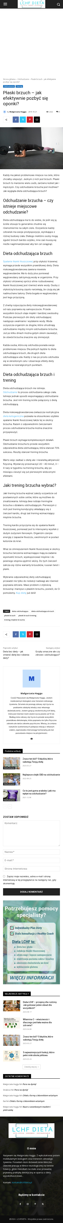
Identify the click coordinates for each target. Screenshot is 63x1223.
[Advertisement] (31, 41)
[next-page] (10, 806)
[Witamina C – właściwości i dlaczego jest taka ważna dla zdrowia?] (11, 1023)
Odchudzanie (23, 79)
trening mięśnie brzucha (14, 620)
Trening (19, 86)
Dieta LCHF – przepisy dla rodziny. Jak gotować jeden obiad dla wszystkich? (40, 1005)
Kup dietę (21, 592)
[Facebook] (16, 120)
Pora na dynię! (29, 1084)
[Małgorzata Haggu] (5, 111)
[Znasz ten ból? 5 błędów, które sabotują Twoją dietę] (11, 763)
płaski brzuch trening (27, 615)
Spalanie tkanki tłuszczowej (18, 261)
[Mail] (31, 738)
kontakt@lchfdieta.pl (22, 1182)
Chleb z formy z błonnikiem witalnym (39, 1095)
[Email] (37, 120)
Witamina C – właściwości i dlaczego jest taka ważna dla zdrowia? (37, 1022)
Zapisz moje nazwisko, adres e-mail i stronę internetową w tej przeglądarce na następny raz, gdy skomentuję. (29, 880)
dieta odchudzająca (20, 611)
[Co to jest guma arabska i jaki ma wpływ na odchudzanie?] (11, 795)
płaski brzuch (9, 615)
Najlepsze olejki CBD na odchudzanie (41, 774)
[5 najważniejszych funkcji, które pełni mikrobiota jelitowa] (11, 1056)
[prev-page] (5, 806)
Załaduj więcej (30, 1067)
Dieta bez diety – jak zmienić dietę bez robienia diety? (16, 654)
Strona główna (9, 79)
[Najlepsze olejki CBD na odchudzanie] (11, 779)
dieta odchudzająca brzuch (42, 611)
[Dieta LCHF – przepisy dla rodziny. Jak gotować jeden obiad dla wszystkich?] (11, 1005)
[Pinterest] (30, 120)
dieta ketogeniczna (13, 416)
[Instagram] (28, 1204)
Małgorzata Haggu (17, 112)
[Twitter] (23, 120)
